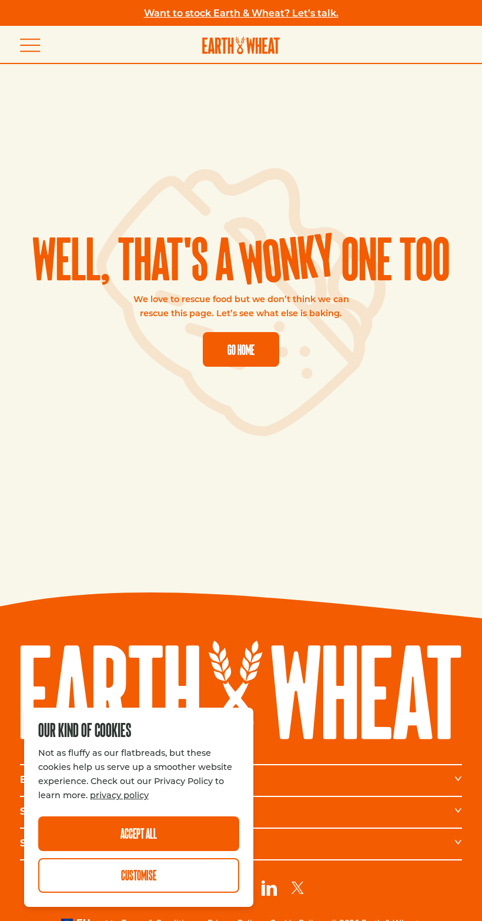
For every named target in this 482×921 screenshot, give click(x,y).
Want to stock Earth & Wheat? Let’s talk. (241, 12)
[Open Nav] (34, 45)
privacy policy (119, 795)
